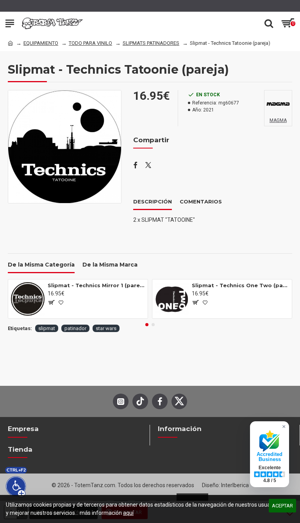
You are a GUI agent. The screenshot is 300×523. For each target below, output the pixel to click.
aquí (128, 513)
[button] (146, 324)
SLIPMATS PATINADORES (151, 43)
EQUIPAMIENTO (40, 43)
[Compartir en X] (148, 165)
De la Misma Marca (110, 265)
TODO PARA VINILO (90, 43)
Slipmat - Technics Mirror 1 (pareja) (96, 285)
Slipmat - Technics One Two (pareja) (240, 285)
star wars (106, 328)
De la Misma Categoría (41, 265)
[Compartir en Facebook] (135, 165)
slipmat (46, 328)
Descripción (152, 201)
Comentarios (201, 201)
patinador (75, 328)
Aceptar (282, 506)
